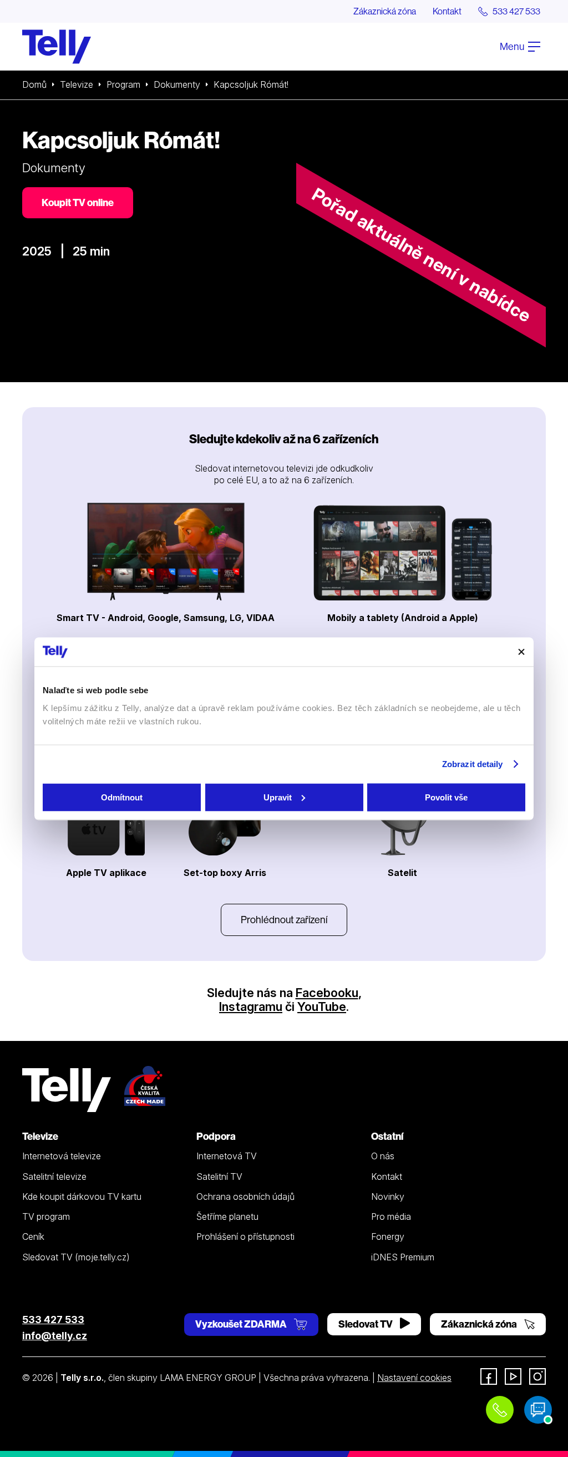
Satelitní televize (54, 1176)
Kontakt (447, 11)
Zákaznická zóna (384, 11)
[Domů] (56, 46)
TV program (46, 1216)
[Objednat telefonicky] (500, 1410)
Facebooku (327, 992)
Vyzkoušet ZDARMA (241, 1324)
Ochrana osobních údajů (245, 1196)
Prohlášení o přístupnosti (245, 1236)
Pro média (391, 1216)
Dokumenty (177, 84)
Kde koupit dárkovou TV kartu (81, 1196)
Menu (513, 46)
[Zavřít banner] (521, 651)
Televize (76, 84)
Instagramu (250, 1006)
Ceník (33, 1236)
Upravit (277, 797)
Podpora (216, 1136)
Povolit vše (446, 797)
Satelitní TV (219, 1176)
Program (123, 84)
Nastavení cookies (414, 1377)
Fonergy (387, 1236)
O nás (382, 1155)
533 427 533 (53, 1319)
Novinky (387, 1196)
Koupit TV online (78, 202)
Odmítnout (122, 797)
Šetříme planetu (227, 1216)
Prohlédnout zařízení (284, 919)
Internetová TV (226, 1155)
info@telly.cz (54, 1335)
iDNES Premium (402, 1257)
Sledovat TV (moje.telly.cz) (76, 1257)
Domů (34, 84)
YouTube (321, 1006)
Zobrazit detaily (472, 764)
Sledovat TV (366, 1324)
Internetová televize (61, 1155)
